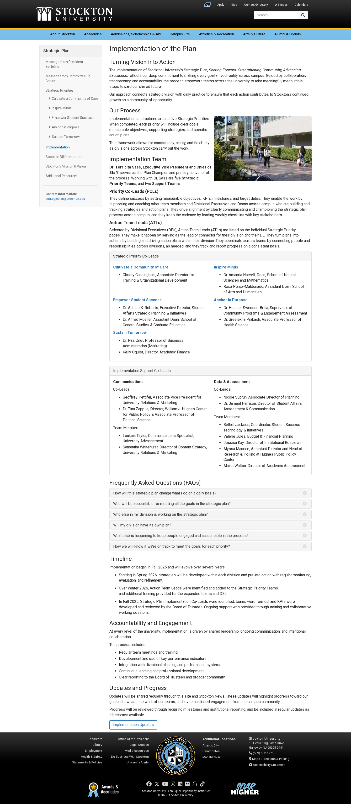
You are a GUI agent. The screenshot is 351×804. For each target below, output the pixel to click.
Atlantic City (210, 745)
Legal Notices (139, 744)
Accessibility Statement (269, 765)
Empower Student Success (72, 118)
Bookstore (95, 739)
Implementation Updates (133, 724)
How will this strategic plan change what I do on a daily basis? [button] (165, 493)
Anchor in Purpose (66, 127)
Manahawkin (211, 757)
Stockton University (74, 14)
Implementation (58, 147)
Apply (220, 4)
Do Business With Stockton (130, 756)
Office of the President (133, 739)
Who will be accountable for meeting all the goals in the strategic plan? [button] (172, 503)
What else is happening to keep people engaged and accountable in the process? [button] (181, 535)
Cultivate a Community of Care (75, 98)
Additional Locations (219, 739)
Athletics (216, 34)
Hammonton (211, 751)
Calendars (301, 4)
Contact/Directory (256, 4)
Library (97, 744)
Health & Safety (91, 756)
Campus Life (180, 34)
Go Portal (207, 3)
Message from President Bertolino (64, 64)
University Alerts (138, 762)
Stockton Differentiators (64, 157)
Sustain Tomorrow (66, 137)
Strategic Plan (56, 50)
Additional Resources (62, 176)
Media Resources (137, 750)
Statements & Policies (87, 762)
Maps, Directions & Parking (270, 759)
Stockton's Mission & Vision (66, 166)
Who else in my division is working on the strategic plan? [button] (160, 514)
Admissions (136, 34)
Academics (93, 34)
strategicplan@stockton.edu (65, 198)
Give (234, 4)
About (62, 34)
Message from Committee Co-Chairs (69, 78)
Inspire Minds (62, 108)
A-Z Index (281, 4)
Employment (93, 750)
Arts (254, 34)
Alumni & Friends (287, 34)
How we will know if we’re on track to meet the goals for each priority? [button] (171, 546)
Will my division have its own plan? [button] (142, 525)
